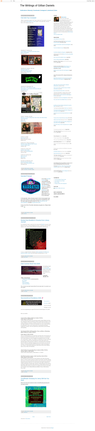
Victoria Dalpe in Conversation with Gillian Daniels (30, 51)
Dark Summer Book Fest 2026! (30, 264)
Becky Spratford (39, 252)
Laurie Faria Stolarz (26, 283)
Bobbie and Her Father (58, 70)
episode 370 (44, 185)
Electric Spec (61, 47)
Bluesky (30, 10)
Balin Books (23, 157)
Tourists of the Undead (58, 117)
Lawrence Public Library (25, 145)
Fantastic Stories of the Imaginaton (61, 183)
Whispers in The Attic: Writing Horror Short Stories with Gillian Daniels (34, 117)
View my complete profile (58, 34)
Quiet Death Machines (57, 153)
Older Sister (56, 84)
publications (25, 412)
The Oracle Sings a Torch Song (59, 124)
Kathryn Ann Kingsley (27, 279)
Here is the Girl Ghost (57, 57)
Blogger (52, 427)
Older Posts (49, 416)
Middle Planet (64, 99)
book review (26, 257)
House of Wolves (57, 59)
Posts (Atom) (28, 418)
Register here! (23, 121)
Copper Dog (28, 71)
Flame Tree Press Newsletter (68, 54)
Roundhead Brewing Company (26, 70)
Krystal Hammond (36, 202)
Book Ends (23, 137)
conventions (29, 169)
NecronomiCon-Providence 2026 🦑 (32, 298)
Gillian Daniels (63, 17)
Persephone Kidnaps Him (58, 110)
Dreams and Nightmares (63, 97)
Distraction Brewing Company (26, 162)
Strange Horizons (65, 119)
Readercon (44, 190)
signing (33, 169)
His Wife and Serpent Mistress (59, 105)
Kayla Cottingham (25, 282)
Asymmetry (56, 88)
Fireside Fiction (62, 90)
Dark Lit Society (24, 155)
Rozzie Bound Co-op (30, 163)
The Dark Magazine (67, 44)
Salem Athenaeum (24, 118)
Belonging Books (29, 151)
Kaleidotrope (62, 59)
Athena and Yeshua (57, 119)
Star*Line (66, 108)
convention (25, 169)
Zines (55, 10)
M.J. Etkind (24, 280)
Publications (23, 10)
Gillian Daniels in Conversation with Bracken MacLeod (31, 88)
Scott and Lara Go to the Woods (59, 113)
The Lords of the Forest (58, 99)
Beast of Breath (56, 90)
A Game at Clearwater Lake (58, 44)
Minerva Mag (57, 182)
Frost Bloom (56, 52)
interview (25, 213)
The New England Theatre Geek (60, 179)
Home (33, 416)
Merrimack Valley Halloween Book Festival (29, 143)
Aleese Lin (24, 281)
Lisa (46, 182)
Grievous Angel (65, 117)
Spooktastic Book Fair (25, 69)
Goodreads (36, 10)
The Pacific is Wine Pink (58, 121)
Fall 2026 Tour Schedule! (28, 18)
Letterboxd (50, 10)
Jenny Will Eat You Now (31, 21)
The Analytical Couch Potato (59, 180)
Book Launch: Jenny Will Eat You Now (28, 87)
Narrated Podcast (26, 176)
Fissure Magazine (65, 170)
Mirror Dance (64, 57)
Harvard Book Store (24, 89)
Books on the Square (25, 52)
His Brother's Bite (57, 151)
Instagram (43, 10)
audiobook (25, 202)
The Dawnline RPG (61, 84)
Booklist (42, 224)
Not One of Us (67, 113)
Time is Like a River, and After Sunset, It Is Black (62, 87)
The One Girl (56, 47)
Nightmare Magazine (62, 52)
